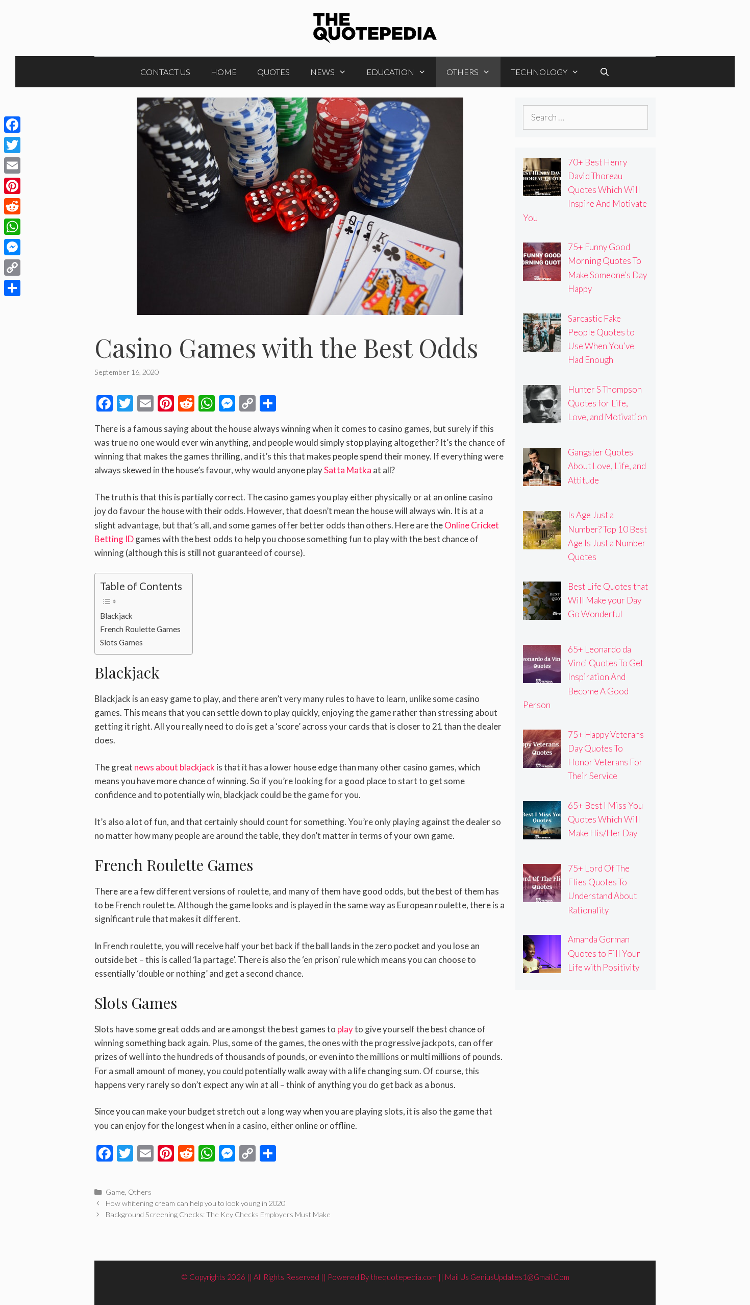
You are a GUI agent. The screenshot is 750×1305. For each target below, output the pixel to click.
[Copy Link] (12, 267)
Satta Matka (347, 470)
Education (390, 72)
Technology (539, 72)
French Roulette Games (140, 629)
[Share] (12, 288)
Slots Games (121, 642)
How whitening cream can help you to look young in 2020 (195, 1203)
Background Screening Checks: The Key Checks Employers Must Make (218, 1214)
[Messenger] (12, 247)
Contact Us (165, 72)
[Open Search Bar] (604, 72)
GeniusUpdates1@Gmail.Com (519, 1277)
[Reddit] (12, 206)
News (322, 72)
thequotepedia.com (403, 1277)
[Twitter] (12, 145)
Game (115, 1192)
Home (224, 72)
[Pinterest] (12, 186)
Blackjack (116, 615)
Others (462, 72)
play (345, 1029)
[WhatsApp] (12, 226)
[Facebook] (12, 124)
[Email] (12, 165)
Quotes (273, 72)
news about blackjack (174, 767)
